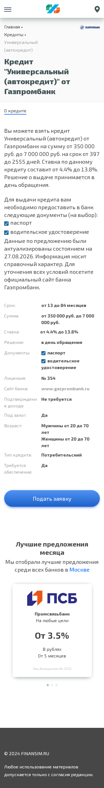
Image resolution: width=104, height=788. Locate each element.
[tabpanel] (52, 629)
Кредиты (13, 34)
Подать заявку (52, 498)
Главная (12, 26)
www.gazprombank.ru (65, 388)
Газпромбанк (21, 287)
